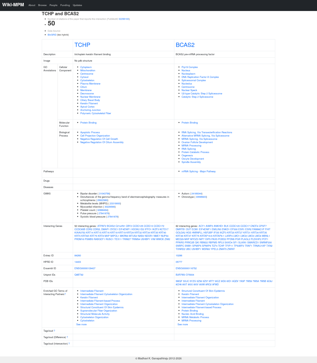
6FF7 (211, 281)
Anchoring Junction (90, 110)
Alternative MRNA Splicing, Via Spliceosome (205, 135)
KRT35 (154, 232)
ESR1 (241, 229)
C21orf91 (120, 226)
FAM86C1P (258, 229)
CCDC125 (138, 226)
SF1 (235, 242)
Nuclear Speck (189, 90)
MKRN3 (124, 235)
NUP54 (164, 235)
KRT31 (247, 232)
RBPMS (213, 242)
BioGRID (52, 34)
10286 (179, 255)
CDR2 (89, 229)
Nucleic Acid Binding (193, 314)
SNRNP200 (266, 242)
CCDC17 (245, 226)
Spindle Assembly (191, 162)
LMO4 (258, 235)
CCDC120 (234, 226)
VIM (153, 239)
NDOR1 (149, 235)
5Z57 (205, 281)
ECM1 (195, 229)
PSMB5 (89, 239)
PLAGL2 (245, 239)
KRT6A (85, 235)
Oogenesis (187, 155)
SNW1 (188, 245)
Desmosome (87, 93)
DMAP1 (105, 229)
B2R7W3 (180, 274)
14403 (77, 262)
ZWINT (231, 249)
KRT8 (101, 235)
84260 (77, 255)
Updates (77, 5)
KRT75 (93, 235)
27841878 (104, 213)
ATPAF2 (101, 226)
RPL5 (221, 242)
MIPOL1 (114, 235)
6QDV (235, 281)
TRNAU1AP (259, 245)
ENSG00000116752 (186, 268)
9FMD (215, 284)
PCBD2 (222, 239)
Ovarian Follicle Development (197, 142)
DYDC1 (114, 229)
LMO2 (244, 235)
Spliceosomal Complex (194, 80)
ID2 (142, 229)
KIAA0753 (79, 232)
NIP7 (201, 239)
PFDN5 (230, 239)
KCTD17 (164, 229)
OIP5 (208, 239)
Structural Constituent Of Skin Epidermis (102, 307)
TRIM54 (136, 239)
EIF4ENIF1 (125, 229)
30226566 (110, 206)
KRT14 (89, 232)
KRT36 (179, 235)
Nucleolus (187, 83)
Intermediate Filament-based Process (100, 300)
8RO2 (208, 284)
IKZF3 (155, 229)
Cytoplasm (86, 67)
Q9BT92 (78, 274)
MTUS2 (133, 235)
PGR (237, 239)
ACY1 (202, 226)
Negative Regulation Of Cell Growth (99, 139)
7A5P (242, 281)
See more (81, 324)
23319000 (115, 203)
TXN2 (269, 245)
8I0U (190, 284)
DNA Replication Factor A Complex (200, 77)
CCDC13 (148, 226)
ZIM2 (167, 239)
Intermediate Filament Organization (99, 304)
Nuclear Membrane (90, 96)
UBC (188, 249)
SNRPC (180, 245)
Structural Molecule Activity (95, 314)
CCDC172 (159, 226)
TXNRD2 (180, 249)
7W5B (263, 281)
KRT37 (187, 235)
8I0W (202, 284)
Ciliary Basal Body (90, 100)
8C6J (269, 281)
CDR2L (97, 229)
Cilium (83, 87)
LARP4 (229, 235)
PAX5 (214, 239)
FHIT (267, 229)
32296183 (124, 18)
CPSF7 (263, 226)
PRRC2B (189, 242)
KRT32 (138, 232)
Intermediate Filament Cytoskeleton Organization (106, 294)
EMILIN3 (216, 229)
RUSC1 (110, 239)
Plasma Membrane (90, 83)
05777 (179, 262)
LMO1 (236, 235)
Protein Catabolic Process (195, 152)
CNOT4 (254, 226)
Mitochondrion (87, 70)
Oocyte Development (193, 158)
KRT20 (230, 232)
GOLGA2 (180, 232)
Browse (42, 5)
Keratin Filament (89, 103)
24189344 (196, 193)
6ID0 (223, 281)
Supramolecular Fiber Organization (98, 310)
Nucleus (186, 70)
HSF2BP (208, 232)
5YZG (193, 281)
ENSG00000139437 (84, 268)
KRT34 (146, 232)
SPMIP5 (196, 245)
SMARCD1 (253, 242)
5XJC (186, 281)
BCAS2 (185, 44)
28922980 (102, 200)
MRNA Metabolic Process (195, 317)
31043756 (104, 193)
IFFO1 (148, 229)
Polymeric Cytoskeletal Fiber (95, 113)
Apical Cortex (87, 106)
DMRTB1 (180, 229)
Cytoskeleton (87, 80)
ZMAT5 (223, 249)
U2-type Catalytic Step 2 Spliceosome (202, 93)
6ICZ (217, 281)
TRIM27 (126, 239)
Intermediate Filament (91, 290)
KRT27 (239, 232)
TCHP (82, 44)
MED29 (180, 239)
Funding (65, 5)
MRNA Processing (191, 145)
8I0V (196, 284)
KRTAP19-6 (206, 235)
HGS (188, 232)
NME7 (157, 235)
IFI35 (216, 232)
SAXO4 (228, 242)
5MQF (179, 281)
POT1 (265, 239)
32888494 (102, 210)
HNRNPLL (197, 232)
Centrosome (86, 73)
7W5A (256, 281)
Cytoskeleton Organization (94, 317)
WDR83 (206, 249)
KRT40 (162, 232)
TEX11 (118, 239)
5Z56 (199, 281)
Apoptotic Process (90, 132)
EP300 (234, 229)
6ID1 (229, 281)
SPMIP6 (206, 245)
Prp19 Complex (190, 67)
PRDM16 (79, 239)
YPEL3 (214, 249)
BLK (226, 226)
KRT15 (97, 232)
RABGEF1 (99, 239)
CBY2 (129, 226)
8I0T (184, 284)
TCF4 (214, 245)
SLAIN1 (242, 242)
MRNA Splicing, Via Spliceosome (199, 139)
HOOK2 (135, 229)
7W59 (249, 281)
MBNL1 (266, 235)
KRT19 (122, 232)
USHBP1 (145, 239)
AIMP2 (209, 226)
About (31, 5)
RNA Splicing (189, 148)
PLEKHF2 (256, 239)
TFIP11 (229, 245)
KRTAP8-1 (218, 235)
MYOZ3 (194, 239)
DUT (188, 229)
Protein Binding (88, 122)
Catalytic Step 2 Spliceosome (197, 96)
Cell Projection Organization (95, 135)
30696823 (201, 196)
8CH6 (179, 284)
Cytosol (84, 77)
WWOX (160, 239)
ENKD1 (226, 229)
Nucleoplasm (188, 73)
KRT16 (106, 232)
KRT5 (77, 235)
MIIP (107, 235)
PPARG (180, 242)
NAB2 (141, 235)
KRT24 (130, 232)
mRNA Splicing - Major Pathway (199, 171)
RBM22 (204, 242)
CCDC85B (79, 229)
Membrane (86, 90)
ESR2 (248, 229)
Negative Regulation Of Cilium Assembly (102, 142)
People (53, 5)
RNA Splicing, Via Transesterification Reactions (207, 132)
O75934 (190, 274)
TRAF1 (248, 245)
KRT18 (114, 232)
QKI (197, 242)
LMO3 (251, 235)
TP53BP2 (239, 245)
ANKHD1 (218, 226)
